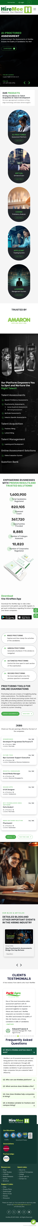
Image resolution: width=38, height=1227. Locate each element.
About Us (22, 1167)
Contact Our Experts (10, 713)
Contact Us (22, 1176)
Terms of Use (7, 1191)
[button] (33, 1221)
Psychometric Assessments (14, 404)
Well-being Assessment (14, 409)
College (21, 1172)
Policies (5, 1193)
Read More (10, 958)
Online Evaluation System (13, 455)
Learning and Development (14, 444)
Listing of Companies (26, 1169)
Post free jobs (24, 837)
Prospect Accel (32, 1225)
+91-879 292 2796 (19, 1204)
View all (10, 837)
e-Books (6, 1172)
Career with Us (24, 1174)
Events (5, 1176)
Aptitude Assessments (13, 413)
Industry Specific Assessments (15, 417)
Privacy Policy (7, 1186)
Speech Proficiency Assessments (16, 400)
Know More (26, 713)
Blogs (5, 1167)
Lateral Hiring (9, 433)
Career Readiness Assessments (17, 407)
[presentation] (17, 965)
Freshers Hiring (10, 429)
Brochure (6, 1178)
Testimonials (7, 1189)
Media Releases (8, 1174)
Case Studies (7, 1169)
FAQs (4, 1184)
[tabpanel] (19, 1009)
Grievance (6, 1195)
